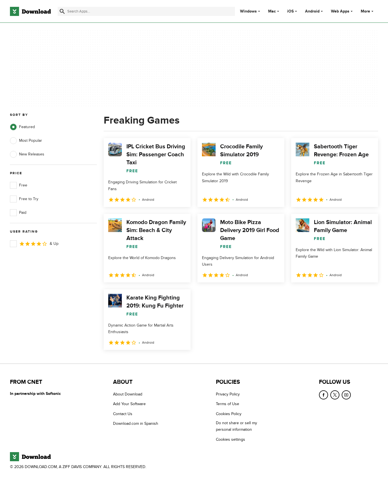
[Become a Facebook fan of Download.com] (323, 394)
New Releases (31, 154)
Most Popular (30, 140)
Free (23, 185)
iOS (290, 11)
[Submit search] (62, 11)
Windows (248, 11)
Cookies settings (230, 439)
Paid (22, 212)
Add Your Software (129, 404)
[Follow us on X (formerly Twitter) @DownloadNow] (334, 394)
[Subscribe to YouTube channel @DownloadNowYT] (346, 394)
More (365, 11)
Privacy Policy (228, 394)
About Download (127, 394)
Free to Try (28, 198)
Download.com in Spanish (135, 423)
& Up (54, 243)
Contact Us (122, 413)
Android (312, 11)
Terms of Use (227, 404)
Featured (27, 126)
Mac (272, 11)
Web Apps (340, 11)
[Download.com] (30, 11)
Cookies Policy (228, 413)
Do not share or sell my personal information (236, 426)
